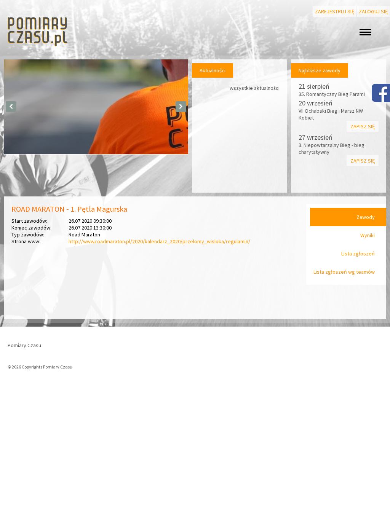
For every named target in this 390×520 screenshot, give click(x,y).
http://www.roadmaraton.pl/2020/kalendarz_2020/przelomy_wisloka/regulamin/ (159, 241)
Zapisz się (362, 126)
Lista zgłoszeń (358, 253)
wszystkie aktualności (255, 88)
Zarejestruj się (334, 11)
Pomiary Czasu (24, 345)
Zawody (365, 217)
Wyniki (367, 235)
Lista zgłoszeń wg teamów (344, 271)
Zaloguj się (373, 11)
